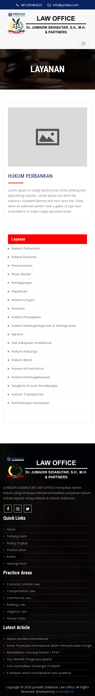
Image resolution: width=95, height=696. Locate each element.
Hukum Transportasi (27, 394)
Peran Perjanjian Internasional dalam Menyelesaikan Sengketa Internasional (49, 645)
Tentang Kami (17, 536)
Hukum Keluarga (24, 351)
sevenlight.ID (65, 691)
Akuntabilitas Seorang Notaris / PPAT (33, 652)
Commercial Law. (19, 598)
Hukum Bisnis (21, 360)
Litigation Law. (17, 611)
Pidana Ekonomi (23, 257)
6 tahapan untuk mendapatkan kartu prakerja (39, 673)
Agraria (17, 334)
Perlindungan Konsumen (30, 403)
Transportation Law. (21, 591)
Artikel (11, 557)
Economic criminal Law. (23, 584)
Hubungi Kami (17, 563)
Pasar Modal (21, 274)
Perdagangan (21, 283)
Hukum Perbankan (25, 248)
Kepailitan (19, 291)
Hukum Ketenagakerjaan (30, 377)
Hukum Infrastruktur (27, 368)
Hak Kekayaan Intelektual (31, 343)
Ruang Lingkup (17, 543)
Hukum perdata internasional (27, 639)
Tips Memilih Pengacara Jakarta (29, 659)
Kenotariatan (21, 265)
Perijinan (18, 308)
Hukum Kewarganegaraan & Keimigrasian (43, 325)
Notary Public (16, 618)
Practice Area (16, 550)
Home (11, 529)
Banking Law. (16, 604)
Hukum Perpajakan (26, 317)
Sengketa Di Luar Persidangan (34, 386)
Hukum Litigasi (23, 300)
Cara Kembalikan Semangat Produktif (33, 666)
